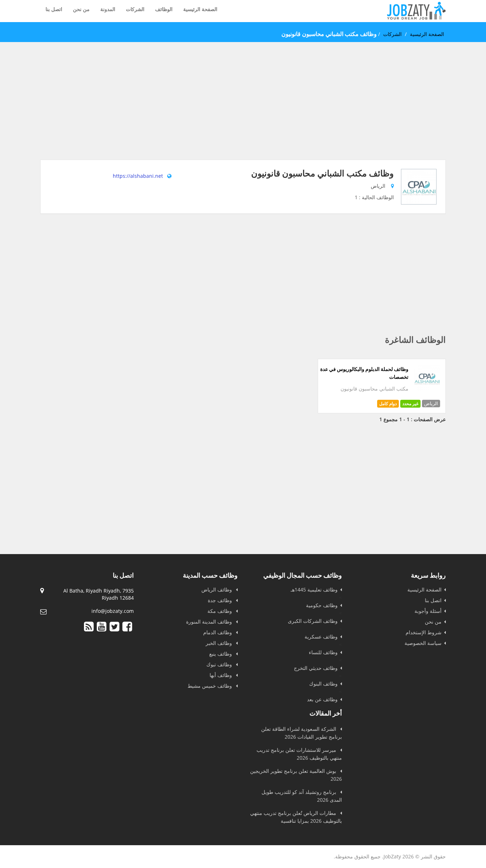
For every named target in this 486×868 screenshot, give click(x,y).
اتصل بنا (54, 9)
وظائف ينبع (221, 653)
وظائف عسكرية (321, 636)
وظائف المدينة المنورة (209, 621)
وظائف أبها (221, 675)
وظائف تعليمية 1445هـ (314, 589)
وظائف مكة (220, 611)
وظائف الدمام (218, 632)
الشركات (135, 9)
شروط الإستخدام (424, 632)
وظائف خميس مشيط (210, 685)
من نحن (81, 9)
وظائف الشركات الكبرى (313, 621)
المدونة (107, 9)
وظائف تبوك (219, 664)
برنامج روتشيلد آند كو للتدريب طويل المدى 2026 (302, 796)
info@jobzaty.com (112, 611)
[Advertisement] (243, 110)
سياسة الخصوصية (423, 643)
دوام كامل (388, 404)
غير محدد (410, 404)
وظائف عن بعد (322, 699)
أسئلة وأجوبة (428, 611)
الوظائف (164, 9)
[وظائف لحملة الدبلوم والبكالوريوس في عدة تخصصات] (427, 389)
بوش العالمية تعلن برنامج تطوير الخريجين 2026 (296, 775)
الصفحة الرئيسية (200, 9)
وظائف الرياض (217, 589)
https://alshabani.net (138, 175)
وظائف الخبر (219, 643)
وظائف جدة (220, 600)
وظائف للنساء (323, 652)
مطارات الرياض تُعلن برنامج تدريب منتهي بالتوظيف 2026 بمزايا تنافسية (296, 817)
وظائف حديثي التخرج (316, 668)
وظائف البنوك (323, 683)
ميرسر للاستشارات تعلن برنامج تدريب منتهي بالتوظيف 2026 (299, 753)
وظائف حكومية (322, 605)
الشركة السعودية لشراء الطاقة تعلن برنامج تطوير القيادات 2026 (301, 732)
